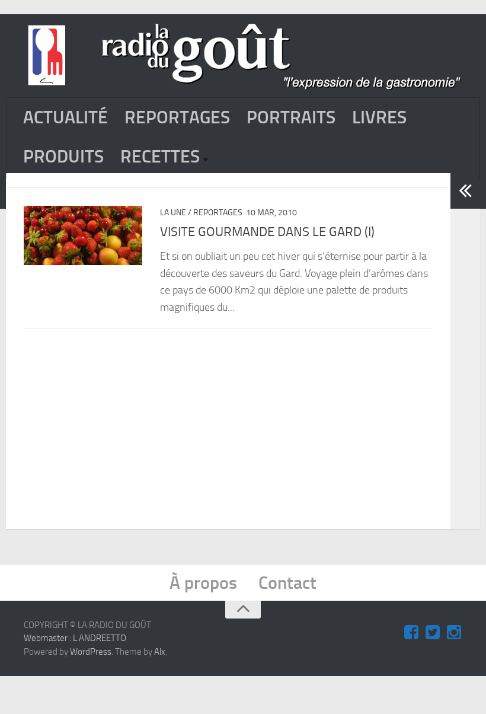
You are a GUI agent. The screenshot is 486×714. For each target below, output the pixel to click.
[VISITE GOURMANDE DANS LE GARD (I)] (83, 235)
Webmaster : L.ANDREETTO (75, 638)
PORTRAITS (291, 117)
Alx (159, 651)
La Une (173, 213)
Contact (287, 583)
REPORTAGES (177, 117)
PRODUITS (63, 156)
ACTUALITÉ (65, 117)
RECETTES (160, 156)
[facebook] (411, 632)
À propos (203, 583)
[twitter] (432, 632)
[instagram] (454, 632)
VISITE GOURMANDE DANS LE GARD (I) (267, 232)
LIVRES (379, 117)
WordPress (90, 651)
